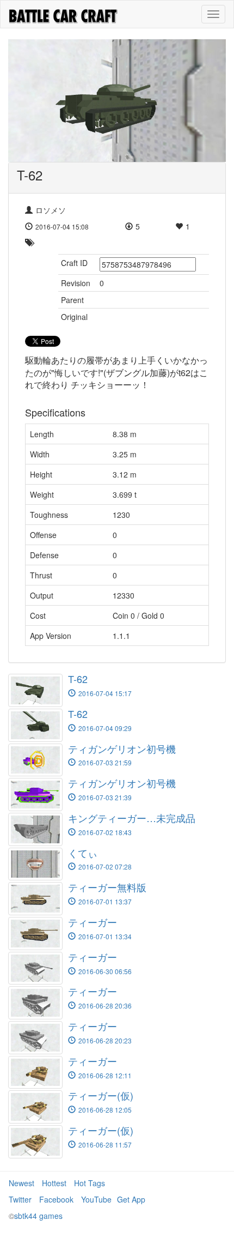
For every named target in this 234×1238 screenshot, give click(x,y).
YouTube (96, 1199)
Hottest (54, 1182)
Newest (21, 1182)
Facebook (56, 1199)
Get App (131, 1199)
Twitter (20, 1199)
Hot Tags (89, 1182)
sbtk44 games (38, 1215)
